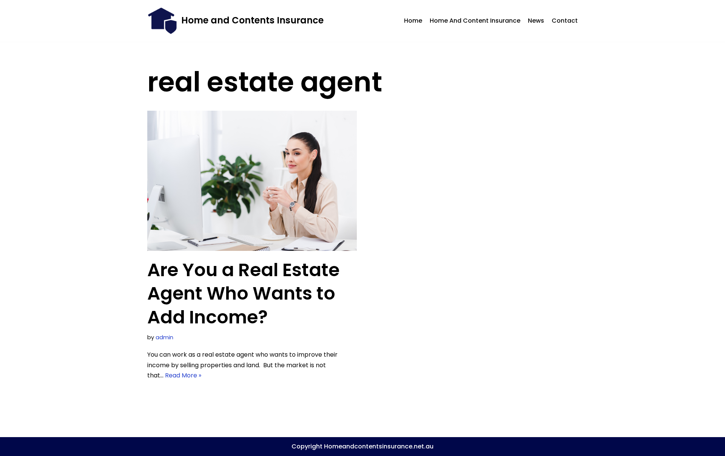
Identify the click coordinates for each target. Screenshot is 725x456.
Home (413, 20)
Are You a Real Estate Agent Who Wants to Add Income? (243, 293)
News (536, 20)
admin (164, 337)
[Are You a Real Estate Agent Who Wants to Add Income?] (252, 181)
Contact (565, 20)
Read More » (183, 375)
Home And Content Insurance (475, 20)
